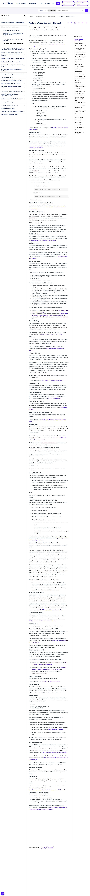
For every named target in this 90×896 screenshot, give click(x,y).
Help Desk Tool (78, 71)
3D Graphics (78, 129)
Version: (31, 27)
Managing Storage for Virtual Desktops (10, 83)
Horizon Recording (79, 74)
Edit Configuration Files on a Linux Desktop (51, 334)
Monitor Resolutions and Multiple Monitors (80, 94)
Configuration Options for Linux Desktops (11, 61)
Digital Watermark (79, 61)
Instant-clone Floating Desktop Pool (80, 79)
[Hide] (25, 16)
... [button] (57, 16)
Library (40, 3)
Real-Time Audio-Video (80, 102)
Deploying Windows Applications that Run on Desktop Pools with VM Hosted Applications (13, 35)
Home (30, 16)
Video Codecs (78, 122)
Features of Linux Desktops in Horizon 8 (13, 44)
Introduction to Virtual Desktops (10, 27)
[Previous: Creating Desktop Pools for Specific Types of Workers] (68, 22)
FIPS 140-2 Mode (79, 69)
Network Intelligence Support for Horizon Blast (79, 99)
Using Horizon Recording (54, 398)
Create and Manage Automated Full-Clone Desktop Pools (11, 70)
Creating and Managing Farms (8, 102)
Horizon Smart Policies (80, 76)
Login (58, 3)
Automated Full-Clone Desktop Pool (80, 49)
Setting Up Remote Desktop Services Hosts (11, 98)
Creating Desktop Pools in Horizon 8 (11, 30)
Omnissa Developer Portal (67, 3)
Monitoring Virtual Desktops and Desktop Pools (11, 87)
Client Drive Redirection (80, 52)
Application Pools (79, 43)
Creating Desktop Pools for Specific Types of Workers (13, 39)
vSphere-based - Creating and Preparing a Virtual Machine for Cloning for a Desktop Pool (12, 48)
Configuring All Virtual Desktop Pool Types (11, 80)
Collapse (5, 18)
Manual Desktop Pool (80, 91)
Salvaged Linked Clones (7, 77)
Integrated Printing (79, 124)
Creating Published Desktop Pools (9, 105)
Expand (2, 18)
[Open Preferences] (2, 893)
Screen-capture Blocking (78, 114)
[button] (53, 3)
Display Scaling (78, 64)
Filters (41, 10)
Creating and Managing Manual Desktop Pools (12, 74)
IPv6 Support (78, 82)
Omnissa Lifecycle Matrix (81, 3)
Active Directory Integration (79, 40)
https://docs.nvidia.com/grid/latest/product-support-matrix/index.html (47, 790)
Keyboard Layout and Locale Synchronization (80, 85)
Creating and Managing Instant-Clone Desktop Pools (12, 65)
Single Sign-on (78, 107)
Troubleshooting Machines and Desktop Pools (12, 91)
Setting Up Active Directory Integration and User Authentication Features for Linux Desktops (11, 54)
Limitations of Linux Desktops (79, 133)
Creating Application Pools (7, 108)
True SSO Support (79, 117)
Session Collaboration (80, 105)
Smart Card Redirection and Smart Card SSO (80, 110)
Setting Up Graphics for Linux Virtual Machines (12, 58)
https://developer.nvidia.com (55, 729)
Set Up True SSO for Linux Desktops (51, 681)
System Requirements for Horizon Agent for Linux (43, 240)
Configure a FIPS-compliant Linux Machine (52, 380)
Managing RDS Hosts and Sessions (9, 114)
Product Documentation (48, 30)
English (48, 3)
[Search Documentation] (86, 10)
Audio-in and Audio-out (80, 45)
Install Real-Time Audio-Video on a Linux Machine (50, 609)
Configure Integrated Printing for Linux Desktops (54, 752)
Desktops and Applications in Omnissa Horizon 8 (12, 23)
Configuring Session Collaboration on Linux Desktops (42, 621)
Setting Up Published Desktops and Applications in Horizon (9, 95)
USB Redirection (78, 120)
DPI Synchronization (79, 66)
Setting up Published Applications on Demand (12, 111)
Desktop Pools (78, 59)
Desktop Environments (80, 56)
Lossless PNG (78, 88)
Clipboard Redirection (80, 54)
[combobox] (64, 10)
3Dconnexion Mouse (79, 127)
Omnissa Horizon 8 (34, 30)
